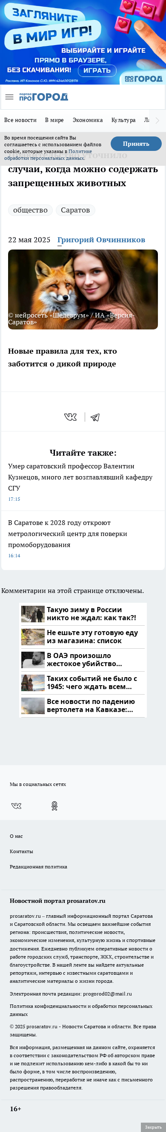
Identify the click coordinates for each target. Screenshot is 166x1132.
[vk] (71, 417)
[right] (157, 121)
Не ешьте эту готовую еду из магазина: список (92, 637)
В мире (54, 120)
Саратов (75, 210)
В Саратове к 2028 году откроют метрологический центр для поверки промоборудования (67, 538)
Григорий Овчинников (101, 239)
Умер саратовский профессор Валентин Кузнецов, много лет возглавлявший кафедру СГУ (80, 482)
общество (30, 210)
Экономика (88, 120)
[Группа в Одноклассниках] (54, 805)
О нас (16, 836)
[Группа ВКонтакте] (16, 805)
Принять (136, 144)
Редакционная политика (38, 866)
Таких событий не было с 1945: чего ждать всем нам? (92, 683)
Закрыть (153, 1127)
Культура (124, 120)
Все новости (20, 120)
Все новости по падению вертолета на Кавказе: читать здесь (91, 706)
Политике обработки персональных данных (48, 154)
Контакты (21, 851)
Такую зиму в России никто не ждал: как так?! (91, 614)
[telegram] (97, 417)
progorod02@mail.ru (107, 993)
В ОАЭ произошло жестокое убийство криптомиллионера (83, 660)
